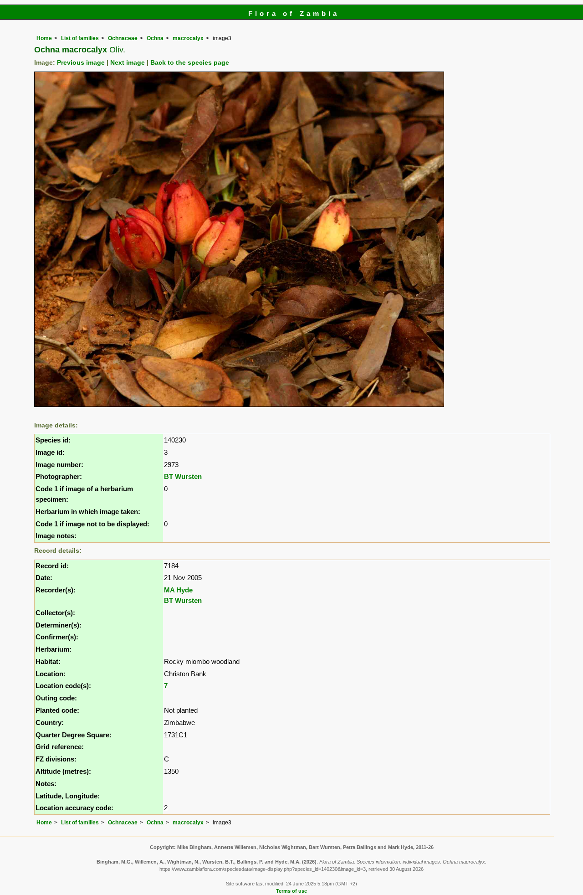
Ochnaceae (123, 38)
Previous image (81, 62)
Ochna (155, 38)
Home (44, 38)
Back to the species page (189, 62)
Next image (127, 62)
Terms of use (291, 891)
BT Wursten (183, 476)
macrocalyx (188, 38)
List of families (80, 38)
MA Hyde (178, 590)
